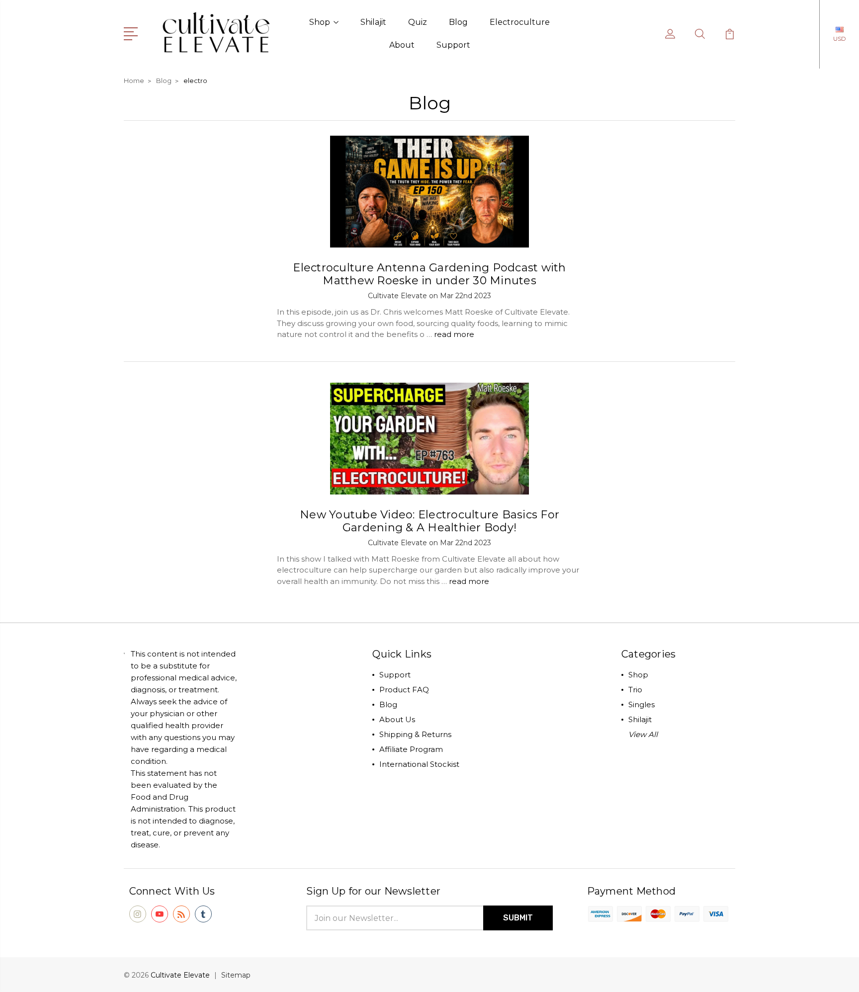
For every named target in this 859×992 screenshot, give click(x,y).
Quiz (417, 22)
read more (454, 334)
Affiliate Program (411, 749)
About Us (397, 719)
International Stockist (419, 764)
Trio (635, 689)
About (402, 45)
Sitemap (236, 975)
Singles (641, 704)
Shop (319, 22)
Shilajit (373, 22)
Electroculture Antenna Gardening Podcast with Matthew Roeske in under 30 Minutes (429, 274)
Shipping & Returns (415, 734)
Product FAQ (404, 689)
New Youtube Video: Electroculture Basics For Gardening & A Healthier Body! (429, 521)
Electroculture (520, 22)
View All (643, 734)
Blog (458, 22)
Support (453, 45)
